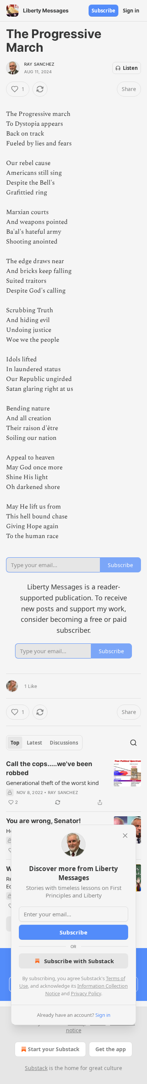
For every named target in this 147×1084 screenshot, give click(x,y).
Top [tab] (15, 742)
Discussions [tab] (64, 742)
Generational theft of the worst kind (52, 782)
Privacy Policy (86, 993)
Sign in (131, 10)
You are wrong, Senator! (43, 821)
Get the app (110, 1049)
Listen (130, 68)
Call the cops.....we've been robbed (49, 768)
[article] (73, 783)
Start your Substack (54, 1049)
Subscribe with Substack (79, 961)
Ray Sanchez (39, 64)
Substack (36, 1068)
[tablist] (44, 742)
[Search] (133, 742)
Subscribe (103, 10)
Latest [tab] (34, 742)
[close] (125, 836)
